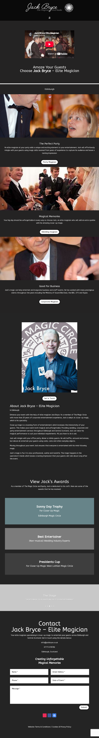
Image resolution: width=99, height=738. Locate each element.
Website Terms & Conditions (39, 727)
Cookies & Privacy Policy (61, 727)
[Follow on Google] (54, 715)
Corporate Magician (49, 302)
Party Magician (49, 162)
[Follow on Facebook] (49, 715)
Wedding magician (49, 232)
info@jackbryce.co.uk (49, 643)
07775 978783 (49, 647)
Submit (84, 707)
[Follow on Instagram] (45, 715)
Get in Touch (49, 398)
